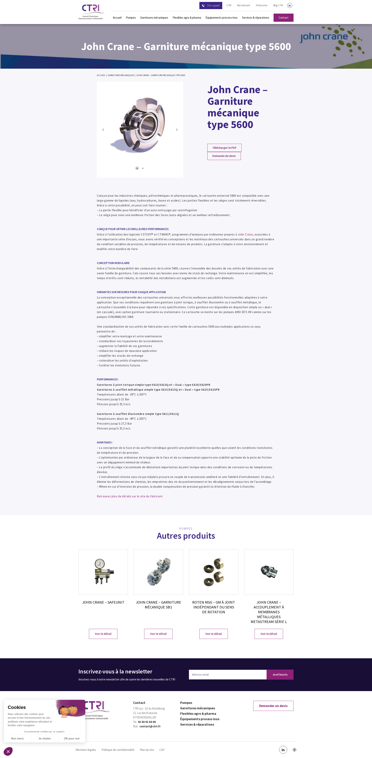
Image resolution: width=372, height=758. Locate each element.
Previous (103, 129)
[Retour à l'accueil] (91, 12)
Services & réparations (255, 17)
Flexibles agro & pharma (187, 17)
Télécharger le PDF (224, 148)
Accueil (117, 17)
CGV (161, 750)
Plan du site (147, 750)
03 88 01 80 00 (147, 722)
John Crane (245, 234)
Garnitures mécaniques (154, 17)
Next (176, 129)
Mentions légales (86, 750)
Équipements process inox (222, 17)
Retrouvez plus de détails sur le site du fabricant (130, 496)
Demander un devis (273, 706)
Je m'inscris (280, 674)
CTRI (228, 5)
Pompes (131, 17)
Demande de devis (224, 156)
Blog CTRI (278, 5)
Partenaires (261, 5)
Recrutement (243, 5)
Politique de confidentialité (118, 750)
